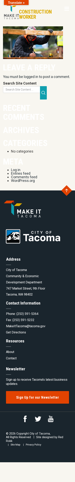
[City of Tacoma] (11, 9)
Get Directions (16, 332)
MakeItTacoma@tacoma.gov (25, 326)
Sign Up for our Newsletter (37, 397)
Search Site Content (20, 83)
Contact (11, 358)
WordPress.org (23, 180)
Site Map (15, 444)
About (10, 352)
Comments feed (24, 177)
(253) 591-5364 (27, 314)
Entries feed (20, 173)
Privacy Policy (33, 444)
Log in (15, 170)
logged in (31, 77)
